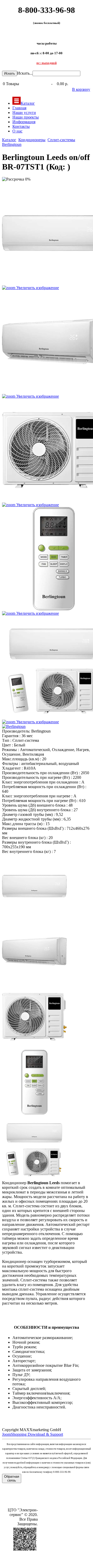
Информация (23, 122)
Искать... (25, 73)
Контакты (21, 126)
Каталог (28, 103)
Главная (19, 108)
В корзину (81, 89)
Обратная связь (11, 1478)
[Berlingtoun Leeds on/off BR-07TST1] (34, 886)
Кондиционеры (31, 140)
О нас (17, 131)
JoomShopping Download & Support (32, 1434)
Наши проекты (25, 117)
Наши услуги (24, 112)
